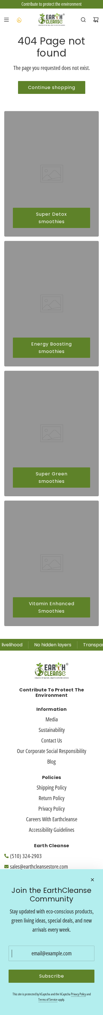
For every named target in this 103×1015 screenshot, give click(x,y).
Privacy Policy (78, 994)
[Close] (92, 879)
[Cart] (96, 19)
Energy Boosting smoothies (51, 348)
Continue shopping (51, 87)
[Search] (83, 19)
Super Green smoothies (52, 478)
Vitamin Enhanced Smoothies (51, 607)
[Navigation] (6, 19)
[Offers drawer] (19, 19)
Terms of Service (48, 999)
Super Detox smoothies (51, 218)
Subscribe (51, 976)
